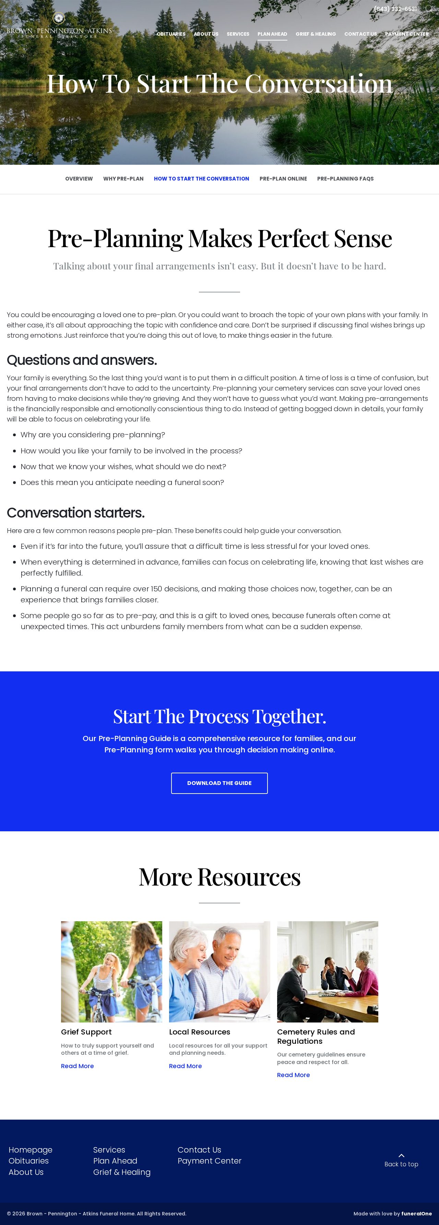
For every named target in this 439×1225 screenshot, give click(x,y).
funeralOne (416, 1213)
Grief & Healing (122, 1172)
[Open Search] (429, 9)
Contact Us (199, 1149)
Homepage (30, 1149)
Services (109, 1149)
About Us (26, 1172)
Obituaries (29, 1160)
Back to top (401, 1164)
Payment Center (210, 1160)
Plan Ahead (115, 1160)
